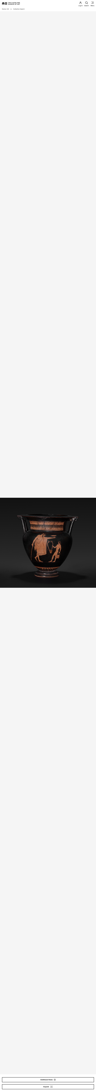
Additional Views (46, 1080)
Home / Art (5, 9)
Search (86, 6)
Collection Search (19, 9)
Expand (46, 1087)
